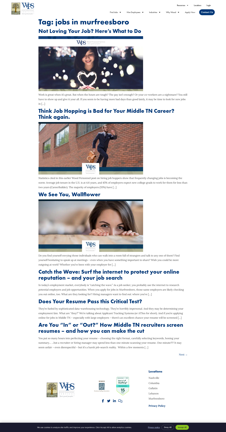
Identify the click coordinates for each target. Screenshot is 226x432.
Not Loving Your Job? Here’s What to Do (89, 31)
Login (210, 6)
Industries (156, 13)
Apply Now (191, 13)
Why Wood (174, 13)
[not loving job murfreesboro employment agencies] (90, 90)
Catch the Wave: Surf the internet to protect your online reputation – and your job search (108, 274)
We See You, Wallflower (69, 194)
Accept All (182, 427)
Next (183, 354)
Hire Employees (136, 13)
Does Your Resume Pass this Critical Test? (90, 301)
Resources (184, 6)
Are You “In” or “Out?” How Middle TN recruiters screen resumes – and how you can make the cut (110, 327)
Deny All (167, 427)
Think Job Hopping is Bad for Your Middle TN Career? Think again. (106, 113)
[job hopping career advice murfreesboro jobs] (90, 173)
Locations (199, 6)
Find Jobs (117, 13)
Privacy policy (154, 427)
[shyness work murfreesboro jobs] (90, 251)
